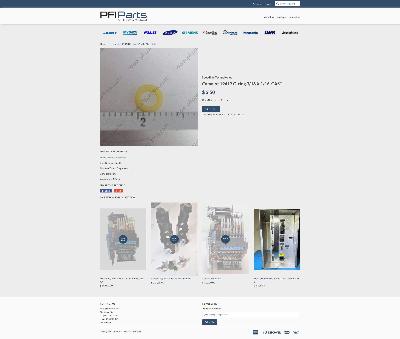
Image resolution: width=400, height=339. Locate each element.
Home (103, 44)
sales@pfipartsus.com (109, 308)
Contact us (294, 16)
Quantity (207, 100)
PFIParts (119, 331)
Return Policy (105, 322)
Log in (268, 4)
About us (269, 16)
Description (107, 151)
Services (281, 16)
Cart (258, 4)
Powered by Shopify (132, 331)
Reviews (122, 151)
